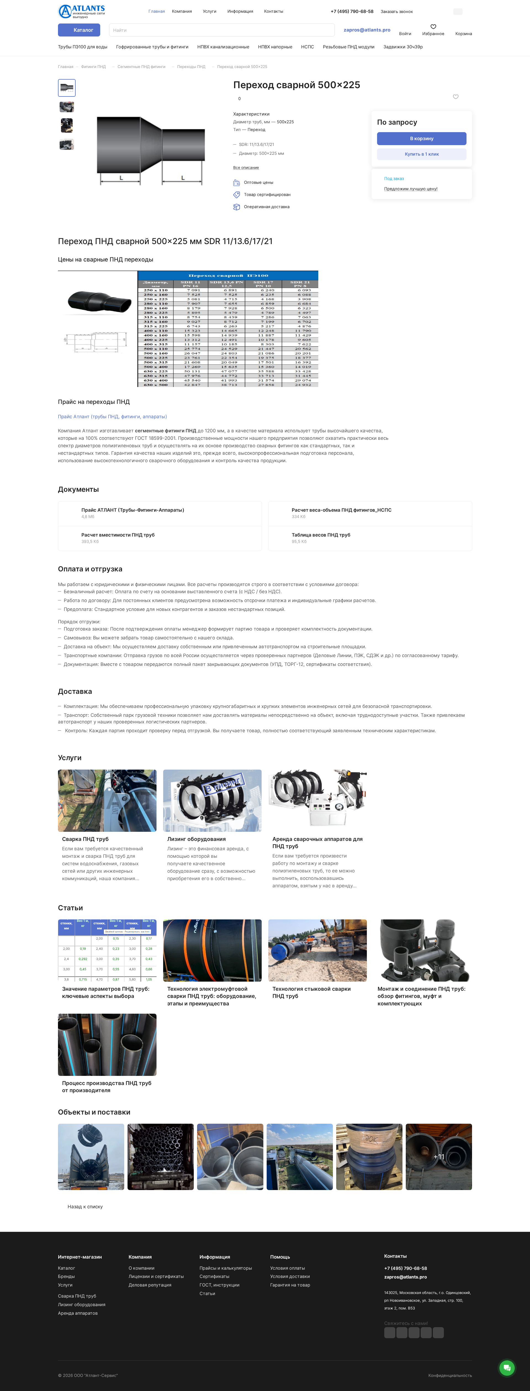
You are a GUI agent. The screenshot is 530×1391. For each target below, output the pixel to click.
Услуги (65, 1285)
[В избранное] (456, 97)
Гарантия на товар (290, 1285)
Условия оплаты (287, 1268)
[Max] (401, 1332)
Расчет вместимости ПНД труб (118, 535)
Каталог (66, 1268)
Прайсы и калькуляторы (226, 1268)
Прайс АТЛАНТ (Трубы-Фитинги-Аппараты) (132, 510)
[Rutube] (414, 1332)
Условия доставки (290, 1276)
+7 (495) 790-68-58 (352, 11)
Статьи (207, 1293)
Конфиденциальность (450, 1375)
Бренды (66, 1276)
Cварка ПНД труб (85, 839)
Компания (140, 1257)
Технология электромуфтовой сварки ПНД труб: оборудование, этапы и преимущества (211, 995)
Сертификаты (214, 1276)
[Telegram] (426, 1332)
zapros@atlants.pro (367, 30)
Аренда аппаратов (78, 1313)
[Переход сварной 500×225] (150, 150)
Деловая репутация (150, 1285)
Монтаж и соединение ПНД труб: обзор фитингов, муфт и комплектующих (422, 995)
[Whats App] (438, 1332)
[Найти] (328, 29)
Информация (215, 1257)
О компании (142, 1268)
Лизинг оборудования (196, 839)
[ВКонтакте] (389, 1332)
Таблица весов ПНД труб (321, 535)
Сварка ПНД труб (77, 1296)
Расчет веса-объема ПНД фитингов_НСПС (342, 510)
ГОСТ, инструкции (220, 1285)
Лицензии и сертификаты (156, 1276)
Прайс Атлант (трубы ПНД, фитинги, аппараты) (112, 416)
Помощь (280, 1257)
